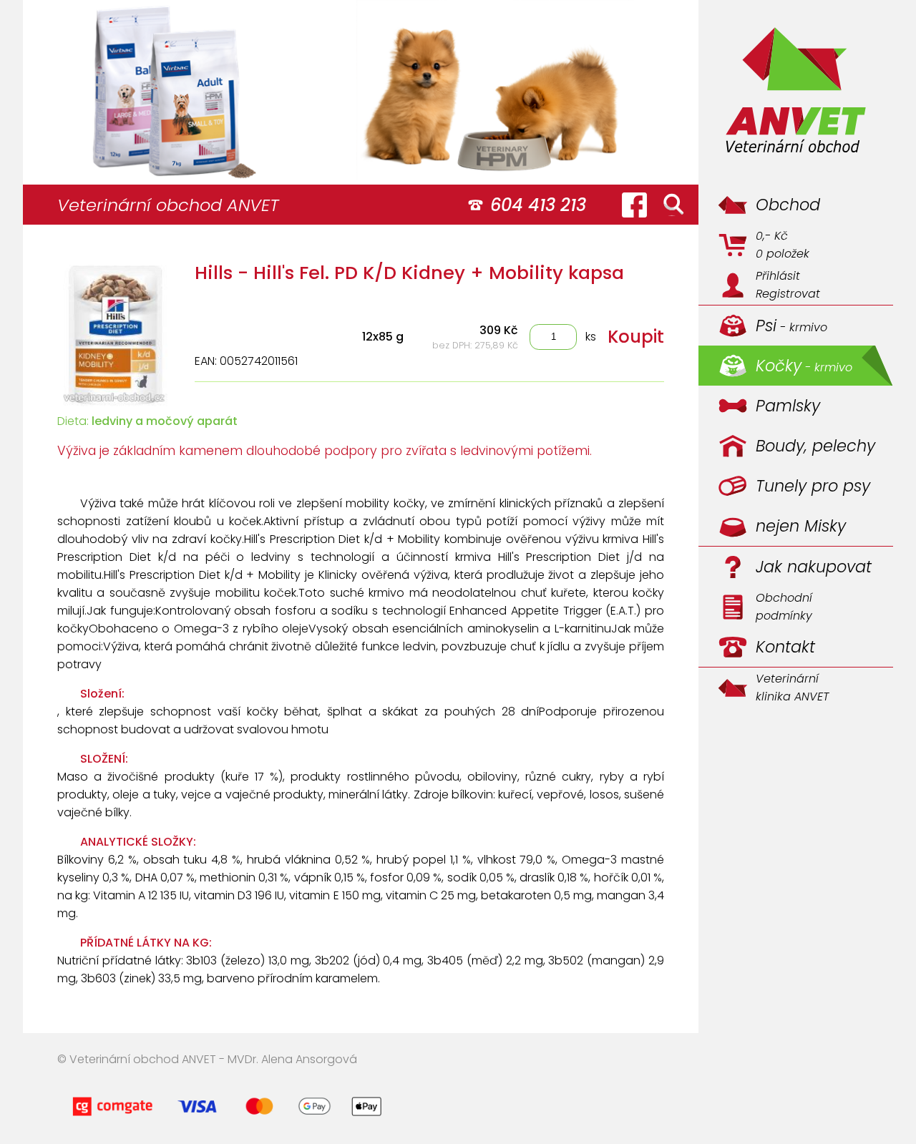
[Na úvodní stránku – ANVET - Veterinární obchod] (795, 92)
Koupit (636, 336)
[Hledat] (673, 204)
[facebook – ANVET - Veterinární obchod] (634, 204)
